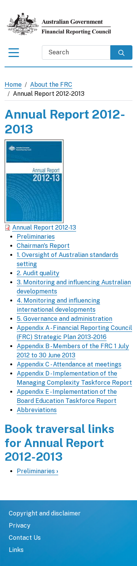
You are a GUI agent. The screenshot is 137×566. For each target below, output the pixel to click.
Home (13, 84)
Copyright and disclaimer (45, 513)
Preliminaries (36, 236)
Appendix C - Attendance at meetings (69, 364)
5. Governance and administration (64, 318)
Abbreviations (37, 410)
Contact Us (25, 537)
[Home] (62, 24)
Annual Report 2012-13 (44, 227)
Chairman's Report (43, 245)
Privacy (19, 525)
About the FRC (51, 84)
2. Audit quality (38, 273)
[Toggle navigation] (14, 54)
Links (16, 549)
